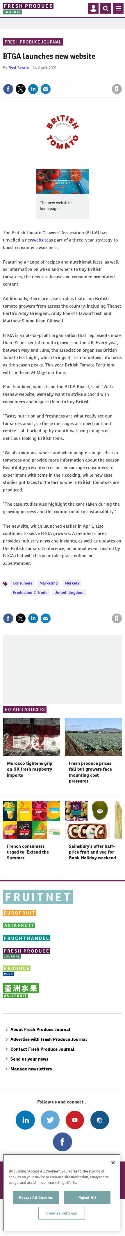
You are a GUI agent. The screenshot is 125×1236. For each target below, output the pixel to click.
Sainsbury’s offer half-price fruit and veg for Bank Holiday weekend (92, 852)
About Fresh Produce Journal (40, 1029)
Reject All (87, 1197)
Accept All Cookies (36, 1197)
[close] (121, 76)
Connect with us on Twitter (50, 1119)
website (41, 240)
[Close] (113, 1162)
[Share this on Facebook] (8, 89)
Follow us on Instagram (99, 1119)
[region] (61, 1192)
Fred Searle (18, 67)
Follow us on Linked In (25, 1119)
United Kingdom (68, 592)
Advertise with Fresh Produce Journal (48, 1039)
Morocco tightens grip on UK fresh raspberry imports (29, 769)
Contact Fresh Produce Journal (42, 1049)
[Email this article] (45, 89)
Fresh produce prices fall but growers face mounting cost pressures (90, 772)
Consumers (23, 583)
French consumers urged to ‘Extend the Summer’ (28, 852)
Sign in (47, 76)
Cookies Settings (61, 1213)
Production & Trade (30, 592)
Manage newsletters (31, 1069)
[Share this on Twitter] (20, 89)
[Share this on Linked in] (33, 89)
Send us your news (29, 1059)
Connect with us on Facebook (62, 1141)
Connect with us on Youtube (74, 1119)
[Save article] (117, 89)
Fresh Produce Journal (33, 42)
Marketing (49, 583)
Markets (72, 583)
